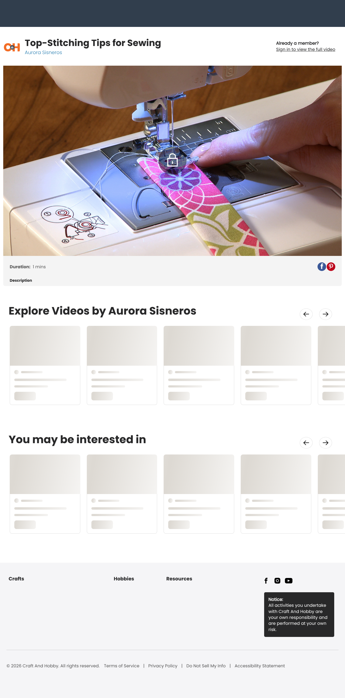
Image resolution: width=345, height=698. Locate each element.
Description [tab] (21, 280)
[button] (322, 266)
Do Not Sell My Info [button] (206, 666)
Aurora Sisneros (43, 52)
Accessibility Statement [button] (259, 666)
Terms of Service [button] (121, 666)
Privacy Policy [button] (162, 666)
